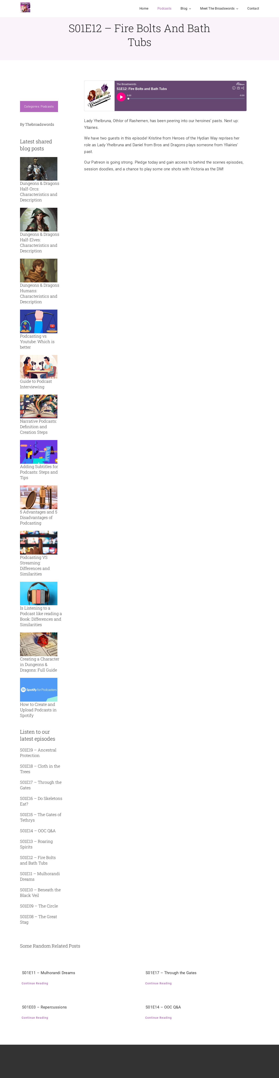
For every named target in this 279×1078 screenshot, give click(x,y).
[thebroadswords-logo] (25, 4)
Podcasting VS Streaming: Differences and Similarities (35, 565)
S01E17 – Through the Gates (171, 972)
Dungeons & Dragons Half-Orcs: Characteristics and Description (39, 191)
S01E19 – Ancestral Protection (38, 752)
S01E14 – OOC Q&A (38, 830)
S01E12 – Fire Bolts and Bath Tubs (38, 860)
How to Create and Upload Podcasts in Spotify (38, 710)
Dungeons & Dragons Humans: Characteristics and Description (39, 293)
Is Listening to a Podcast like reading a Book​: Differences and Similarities (41, 616)
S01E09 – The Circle (39, 905)
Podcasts (47, 106)
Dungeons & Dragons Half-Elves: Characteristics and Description (39, 242)
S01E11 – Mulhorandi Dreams (48, 972)
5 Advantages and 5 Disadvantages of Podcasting (38, 517)
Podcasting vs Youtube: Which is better (37, 341)
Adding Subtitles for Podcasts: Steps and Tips (39, 472)
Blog (31, 160)
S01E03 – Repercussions (44, 1007)
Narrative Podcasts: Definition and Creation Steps (38, 426)
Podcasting (42, 310)
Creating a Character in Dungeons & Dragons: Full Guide (39, 664)
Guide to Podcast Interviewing (36, 383)
